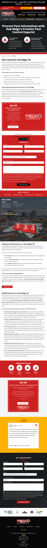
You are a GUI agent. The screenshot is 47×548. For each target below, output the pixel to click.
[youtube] (25, 529)
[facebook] (22, 529)
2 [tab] (23, 415)
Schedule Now (7, 286)
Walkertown (4, 205)
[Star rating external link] (11, 8)
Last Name (26, 144)
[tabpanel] (23, 396)
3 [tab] (25, 415)
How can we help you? (7, 165)
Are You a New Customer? (8, 160)
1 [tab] (21, 415)
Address (4, 154)
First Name (5, 144)
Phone (4, 149)
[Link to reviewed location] (23, 426)
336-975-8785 (7, 207)
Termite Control (29, 194)
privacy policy (23, 181)
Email (25, 149)
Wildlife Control (39, 194)
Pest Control (8, 194)
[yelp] (23, 529)
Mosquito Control (18, 194)
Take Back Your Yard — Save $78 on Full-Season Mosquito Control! (23, 3)
